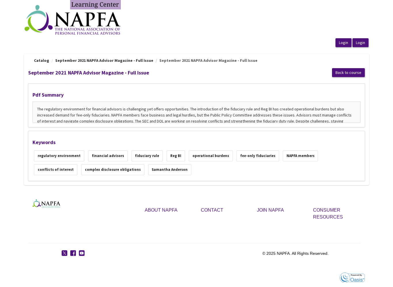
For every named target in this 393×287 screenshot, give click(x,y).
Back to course (348, 72)
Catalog (41, 60)
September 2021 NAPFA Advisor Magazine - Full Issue (104, 60)
